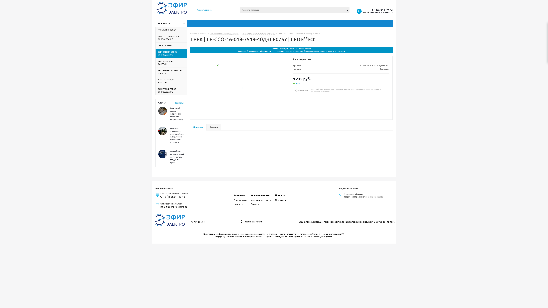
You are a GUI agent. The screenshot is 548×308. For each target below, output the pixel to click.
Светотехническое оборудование (167, 53)
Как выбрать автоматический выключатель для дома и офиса (177, 157)
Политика (280, 200)
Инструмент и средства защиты (170, 71)
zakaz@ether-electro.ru (381, 12)
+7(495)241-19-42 (382, 9)
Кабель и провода (167, 30)
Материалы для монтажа (166, 81)
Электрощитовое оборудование (167, 90)
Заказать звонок (204, 10)
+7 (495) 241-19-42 (174, 196)
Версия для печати (253, 222)
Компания (239, 195)
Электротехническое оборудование (168, 37)
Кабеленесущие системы (166, 62)
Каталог (165, 24)
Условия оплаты (260, 195)
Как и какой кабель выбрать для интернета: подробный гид (176, 113)
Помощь (280, 195)
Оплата (255, 204)
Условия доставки (261, 200)
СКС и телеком (165, 45)
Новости (238, 204)
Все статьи (179, 103)
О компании (240, 200)
